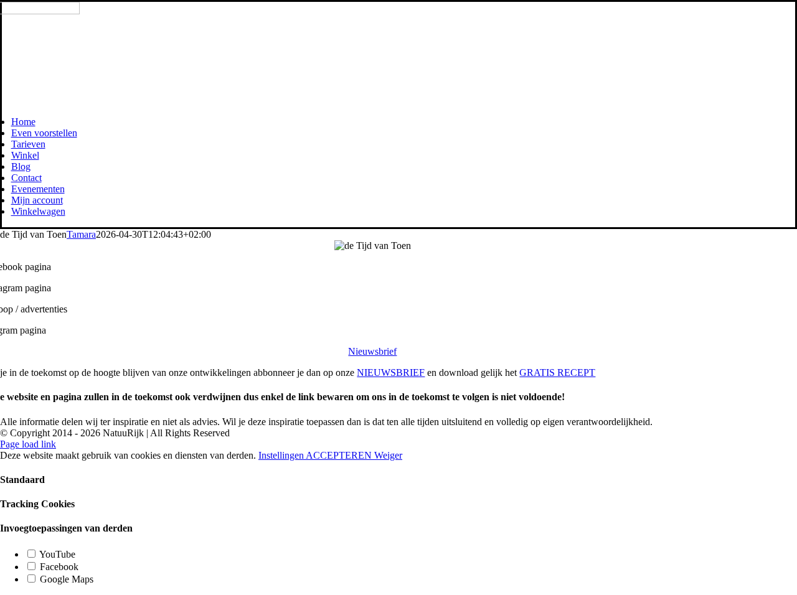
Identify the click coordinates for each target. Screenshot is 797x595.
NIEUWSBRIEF (391, 372)
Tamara (81, 234)
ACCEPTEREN (340, 455)
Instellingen (282, 455)
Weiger (388, 455)
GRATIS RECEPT (557, 372)
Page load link (28, 444)
